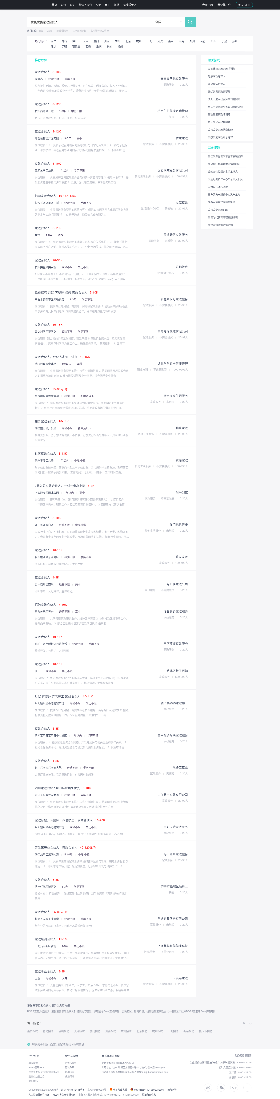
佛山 (75, 41)
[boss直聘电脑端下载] (247, 1088)
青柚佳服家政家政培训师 (221, 68)
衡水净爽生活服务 (176, 396)
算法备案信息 (149, 1094)
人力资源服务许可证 (39, 1094)
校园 (81, 4)
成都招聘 (126, 1031)
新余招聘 (188, 1031)
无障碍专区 (129, 4)
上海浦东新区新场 (46, 946)
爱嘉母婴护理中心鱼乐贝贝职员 (225, 179)
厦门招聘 (95, 1031)
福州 (120, 46)
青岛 (64, 41)
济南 (107, 41)
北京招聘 (142, 1031)
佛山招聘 (63, 1031)
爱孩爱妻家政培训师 (219, 114)
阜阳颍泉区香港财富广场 (50, 703)
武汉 (160, 41)
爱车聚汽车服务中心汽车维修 (224, 194)
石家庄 (76, 46)
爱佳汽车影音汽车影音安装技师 (225, 156)
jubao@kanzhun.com (157, 1071)
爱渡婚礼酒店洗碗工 (219, 187)
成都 (117, 41)
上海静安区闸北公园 (47, 492)
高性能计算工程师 (99, 30)
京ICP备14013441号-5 (73, 1089)
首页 (54, 4)
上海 (149, 41)
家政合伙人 (48, 72)
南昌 (53, 41)
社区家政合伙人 (51, 453)
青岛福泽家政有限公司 (173, 331)
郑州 (192, 41)
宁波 (224, 41)
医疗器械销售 (79, 30)
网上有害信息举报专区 (64, 1094)
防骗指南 (69, 1071)
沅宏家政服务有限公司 (173, 170)
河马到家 (182, 492)
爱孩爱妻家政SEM (218, 209)
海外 (116, 4)
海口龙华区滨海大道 (47, 854)
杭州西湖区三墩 (44, 111)
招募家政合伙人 (52, 421)
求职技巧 (33, 1081)
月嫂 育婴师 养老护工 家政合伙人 (64, 696)
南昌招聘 (32, 1031)
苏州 (235, 41)
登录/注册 (244, 5)
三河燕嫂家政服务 (176, 643)
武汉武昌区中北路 (46, 364)
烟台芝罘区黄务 (44, 611)
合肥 (203, 41)
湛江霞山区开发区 (46, 428)
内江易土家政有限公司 (173, 795)
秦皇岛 (39, 79)
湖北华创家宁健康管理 (173, 363)
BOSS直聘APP (36, 1067)
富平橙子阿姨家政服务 (173, 735)
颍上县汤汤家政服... (174, 703)
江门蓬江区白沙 (44, 525)
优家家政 (182, 138)
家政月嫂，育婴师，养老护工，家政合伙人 (70, 820)
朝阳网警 (172, 1089)
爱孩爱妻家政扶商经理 (220, 129)
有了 (107, 4)
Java (49, 30)
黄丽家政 (182, 460)
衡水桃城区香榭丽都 (47, 396)
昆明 (64, 46)
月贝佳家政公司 (177, 584)
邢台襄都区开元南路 (47, 138)
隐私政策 (69, 1067)
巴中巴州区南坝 (44, 584)
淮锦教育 (182, 267)
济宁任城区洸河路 (46, 886)
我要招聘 (207, 4)
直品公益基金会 (37, 1076)
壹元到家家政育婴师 (219, 122)
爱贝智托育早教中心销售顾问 (224, 164)
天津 (85, 41)
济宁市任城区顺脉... (174, 886)
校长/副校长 (62, 30)
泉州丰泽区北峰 (44, 460)
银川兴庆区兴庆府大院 (48, 767)
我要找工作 (224, 4)
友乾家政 (182, 202)
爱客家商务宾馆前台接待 (221, 202)
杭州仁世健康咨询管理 (173, 111)
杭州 (139, 41)
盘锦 (38, 235)
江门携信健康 (179, 524)
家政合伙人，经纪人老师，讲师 (62, 357)
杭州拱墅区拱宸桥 (46, 267)
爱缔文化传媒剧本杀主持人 (223, 171)
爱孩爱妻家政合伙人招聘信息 (67, 1044)
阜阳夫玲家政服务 (176, 827)
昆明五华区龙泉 (44, 170)
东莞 (181, 41)
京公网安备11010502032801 (148, 1089)
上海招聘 (173, 1031)
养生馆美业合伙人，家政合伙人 (66, 847)
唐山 (38, 671)
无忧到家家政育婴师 (219, 91)
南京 (171, 41)
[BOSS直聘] (37, 4)
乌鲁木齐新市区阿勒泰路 (50, 299)
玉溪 (38, 978)
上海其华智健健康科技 (173, 946)
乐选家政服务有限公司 (173, 918)
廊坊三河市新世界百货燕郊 (51, 644)
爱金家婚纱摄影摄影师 (220, 225)
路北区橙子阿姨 (177, 671)
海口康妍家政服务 (176, 854)
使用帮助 (69, 1076)
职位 (63, 4)
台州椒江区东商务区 (47, 557)
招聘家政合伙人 (55, 196)
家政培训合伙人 (52, 939)
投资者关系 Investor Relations (44, 1071)
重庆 (99, 46)
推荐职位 (41, 60)
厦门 (96, 41)
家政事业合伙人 (50, 971)
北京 (128, 41)
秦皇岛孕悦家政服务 (174, 78)
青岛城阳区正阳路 (46, 331)
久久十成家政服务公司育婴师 (224, 99)
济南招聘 (110, 1031)
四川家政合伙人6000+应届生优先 (63, 788)
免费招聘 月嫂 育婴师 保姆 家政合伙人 (66, 292)
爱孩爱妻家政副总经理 (220, 137)
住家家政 (182, 557)
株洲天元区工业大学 (47, 919)
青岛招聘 (48, 1031)
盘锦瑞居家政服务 (176, 235)
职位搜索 (33, 1062)
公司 (72, 4)
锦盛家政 (182, 428)
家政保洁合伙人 (216, 84)
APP (98, 4)
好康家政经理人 (216, 76)
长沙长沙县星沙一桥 (47, 203)
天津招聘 (79, 1031)
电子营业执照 (120, 1089)
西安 (88, 46)
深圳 (53, 46)
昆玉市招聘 (205, 1031)
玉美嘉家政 (180, 978)
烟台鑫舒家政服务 (176, 611)
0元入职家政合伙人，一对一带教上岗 (64, 486)
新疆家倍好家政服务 (174, 299)
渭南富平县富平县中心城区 (51, 735)
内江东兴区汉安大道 (47, 795)
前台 (40, 30)
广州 (213, 41)
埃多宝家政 (180, 767)
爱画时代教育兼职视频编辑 (223, 217)
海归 (89, 4)
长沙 (109, 46)
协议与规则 (71, 1062)
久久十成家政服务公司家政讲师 (225, 106)
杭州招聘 (157, 1031)
